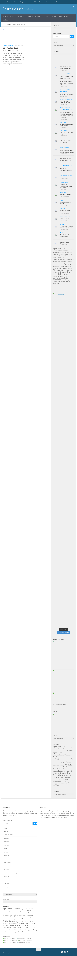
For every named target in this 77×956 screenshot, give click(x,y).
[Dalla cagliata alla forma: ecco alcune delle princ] (58, 475)
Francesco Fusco (63, 259)
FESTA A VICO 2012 (65, 218)
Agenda (56, 249)
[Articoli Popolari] (63, 61)
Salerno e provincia (31, 928)
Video (54, 283)
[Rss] (73, 952)
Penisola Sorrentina (59, 268)
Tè (72, 280)
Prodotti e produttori (66, 75)
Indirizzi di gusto (63, 263)
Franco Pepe (70, 259)
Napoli (68, 264)
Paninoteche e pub (58, 266)
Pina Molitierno (69, 268)
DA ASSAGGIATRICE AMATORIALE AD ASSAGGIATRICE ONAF (66, 168)
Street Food (53, 16)
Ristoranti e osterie (62, 275)
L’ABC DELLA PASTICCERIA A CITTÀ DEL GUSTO (66, 186)
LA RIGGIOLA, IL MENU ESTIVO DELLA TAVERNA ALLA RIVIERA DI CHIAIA (67, 150)
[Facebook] (62, 952)
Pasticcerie (30, 16)
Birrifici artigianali (62, 252)
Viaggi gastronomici (60, 281)
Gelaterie (13, 16)
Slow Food (61, 278)
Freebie (27, 2)
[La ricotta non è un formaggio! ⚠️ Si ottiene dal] (69, 534)
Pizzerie (37, 16)
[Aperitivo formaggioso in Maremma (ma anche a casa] (58, 567)
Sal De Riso (62, 276)
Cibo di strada (65, 254)
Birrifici (5, 20)
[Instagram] (65, 952)
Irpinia (69, 263)
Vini (57, 283)
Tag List (9, 2)
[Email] (70, 952)
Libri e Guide (63, 122)
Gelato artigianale (65, 261)
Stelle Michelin (14, 930)
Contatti (34, 2)
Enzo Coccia (56, 257)
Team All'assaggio (65, 280)
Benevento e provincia (8, 911)
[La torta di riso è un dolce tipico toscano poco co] (69, 468)
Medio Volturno (60, 265)
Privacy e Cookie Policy (53, 2)
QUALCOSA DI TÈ (64, 243)
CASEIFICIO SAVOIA (65, 177)
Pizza (55, 270)
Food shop (67, 257)
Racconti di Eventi (19, 925)
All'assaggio (63, 208)
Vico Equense (70, 281)
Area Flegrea (64, 249)
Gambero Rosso (56, 261)
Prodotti (61, 270)
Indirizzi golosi (64, 91)
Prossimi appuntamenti (66, 65)
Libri (54, 265)
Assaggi (71, 249)
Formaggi (56, 259)
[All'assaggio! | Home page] (14, 9)
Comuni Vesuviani (65, 256)
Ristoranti (45, 16)
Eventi (16, 2)
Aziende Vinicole (63, 16)
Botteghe (5, 16)
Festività (62, 257)
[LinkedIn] (67, 952)
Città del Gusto (56, 256)
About (3, 2)
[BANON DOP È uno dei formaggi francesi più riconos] (69, 370)
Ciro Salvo (70, 254)
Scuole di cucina (64, 182)
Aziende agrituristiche (58, 250)
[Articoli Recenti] (56, 61)
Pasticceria (67, 266)
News (61, 147)
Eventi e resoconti (8, 45)
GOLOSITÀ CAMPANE (65, 194)
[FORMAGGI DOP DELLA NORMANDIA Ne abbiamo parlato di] (58, 349)
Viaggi (21, 2)
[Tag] (70, 61)
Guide (57, 263)
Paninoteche (21, 16)
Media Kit (41, 2)
